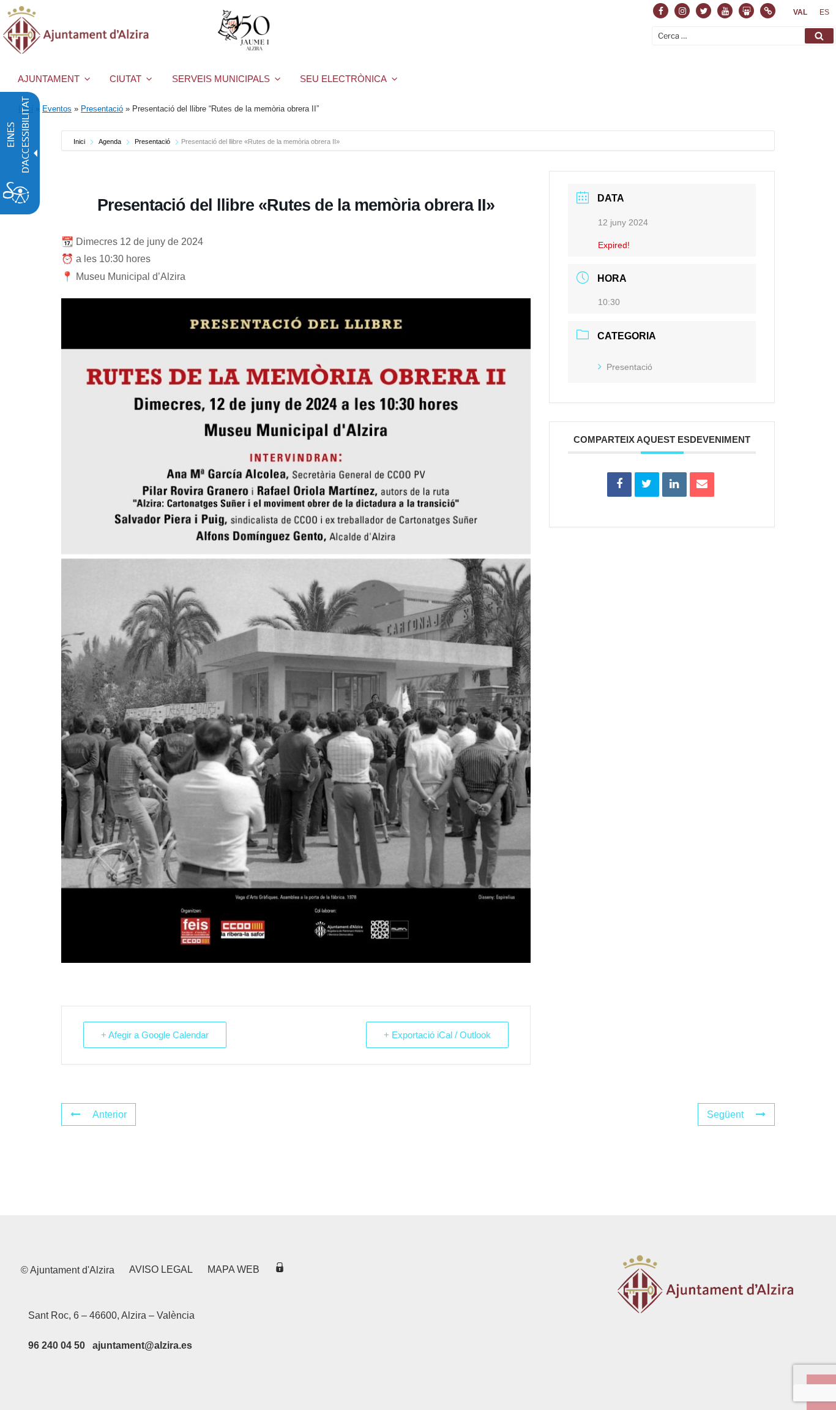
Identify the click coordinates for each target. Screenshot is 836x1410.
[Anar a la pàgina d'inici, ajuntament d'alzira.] (138, 30)
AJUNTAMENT (49, 79)
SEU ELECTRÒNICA (343, 79)
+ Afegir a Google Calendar (155, 1035)
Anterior (109, 1114)
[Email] (702, 484)
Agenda (110, 141)
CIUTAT (125, 79)
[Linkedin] (674, 484)
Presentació (102, 108)
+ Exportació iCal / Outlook (437, 1035)
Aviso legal (161, 1269)
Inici (80, 141)
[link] (800, 12)
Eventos (57, 108)
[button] (819, 35)
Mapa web (233, 1269)
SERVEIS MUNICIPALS (221, 79)
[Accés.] (279, 1269)
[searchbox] (743, 35)
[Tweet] (647, 484)
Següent (725, 1114)
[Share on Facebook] (619, 484)
